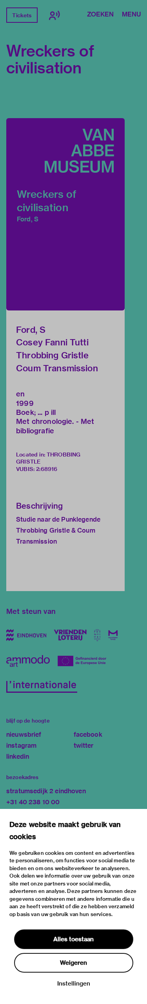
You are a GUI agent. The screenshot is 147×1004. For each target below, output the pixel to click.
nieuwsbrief (24, 734)
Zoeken (100, 14)
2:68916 (46, 469)
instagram (21, 745)
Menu (131, 14)
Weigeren (73, 963)
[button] (65, 214)
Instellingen (73, 984)
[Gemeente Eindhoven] (26, 635)
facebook (88, 734)
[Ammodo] (28, 661)
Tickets (21, 15)
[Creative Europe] (85, 661)
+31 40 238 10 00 (33, 802)
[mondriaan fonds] (113, 635)
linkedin (17, 756)
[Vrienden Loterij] (70, 635)
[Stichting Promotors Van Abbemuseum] (97, 635)
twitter (84, 745)
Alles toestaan (73, 939)
